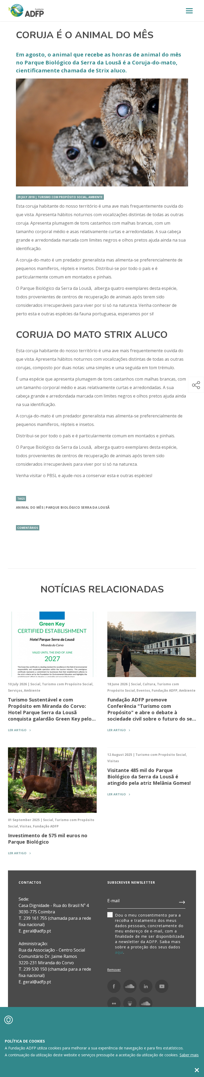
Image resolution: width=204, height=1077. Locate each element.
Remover (114, 969)
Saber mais (189, 1054)
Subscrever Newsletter (131, 882)
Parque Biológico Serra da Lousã (77, 507)
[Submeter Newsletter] (182, 901)
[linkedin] (145, 986)
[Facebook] (114, 986)
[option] (102, 132)
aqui (119, 952)
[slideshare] (130, 1003)
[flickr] (114, 1003)
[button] (196, 385)
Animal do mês (29, 507)
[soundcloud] (145, 1003)
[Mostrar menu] (189, 11)
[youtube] (161, 986)
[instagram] (130, 986)
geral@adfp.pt (37, 982)
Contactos (30, 882)
